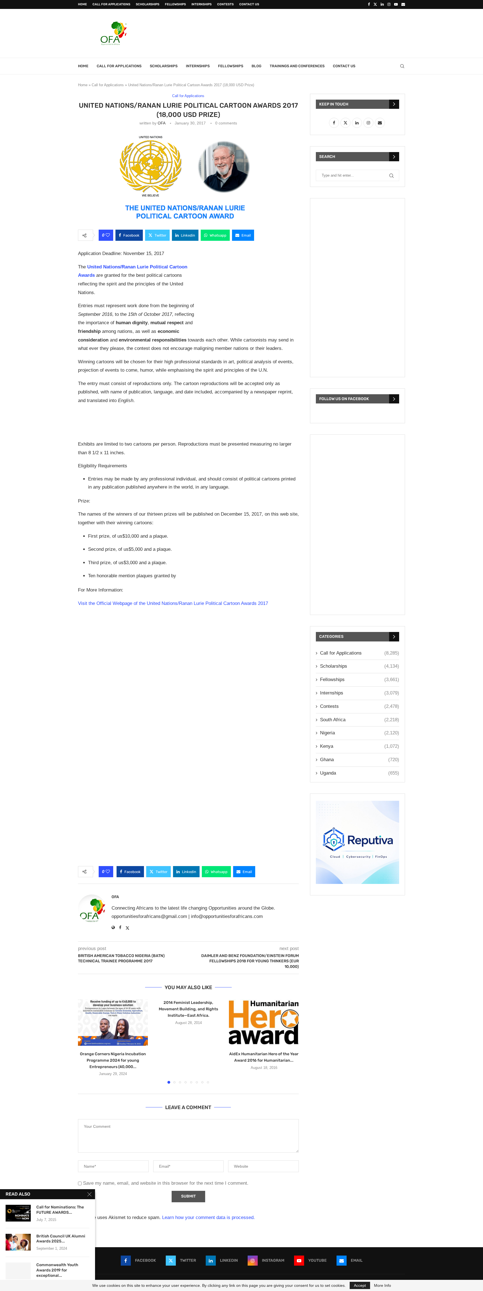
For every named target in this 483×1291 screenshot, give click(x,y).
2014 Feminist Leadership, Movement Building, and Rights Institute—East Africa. (188, 1009)
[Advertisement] (303, 32)
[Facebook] (369, 4)
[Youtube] (396, 4)
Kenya (359, 746)
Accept (360, 1285)
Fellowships (175, 4)
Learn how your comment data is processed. (208, 1217)
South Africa (359, 719)
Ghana (359, 759)
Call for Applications (111, 4)
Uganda (359, 773)
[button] (85, 1041)
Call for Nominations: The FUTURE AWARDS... (60, 1210)
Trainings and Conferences (297, 66)
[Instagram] (388, 4)
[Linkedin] (382, 4)
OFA (161, 123)
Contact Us (249, 4)
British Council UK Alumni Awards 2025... (60, 1239)
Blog (256, 66)
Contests (225, 4)
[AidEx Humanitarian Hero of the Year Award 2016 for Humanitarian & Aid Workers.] (264, 1022)
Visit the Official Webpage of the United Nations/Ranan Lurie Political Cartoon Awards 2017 (173, 603)
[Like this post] (108, 235)
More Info (382, 1285)
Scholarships (147, 4)
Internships (201, 4)
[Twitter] (375, 4)
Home (82, 4)
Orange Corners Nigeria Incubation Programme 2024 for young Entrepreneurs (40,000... (113, 1060)
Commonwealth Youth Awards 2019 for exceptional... (57, 1270)
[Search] (402, 66)
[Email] (403, 4)
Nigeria (359, 732)
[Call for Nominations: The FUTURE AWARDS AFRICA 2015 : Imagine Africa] (18, 1213)
